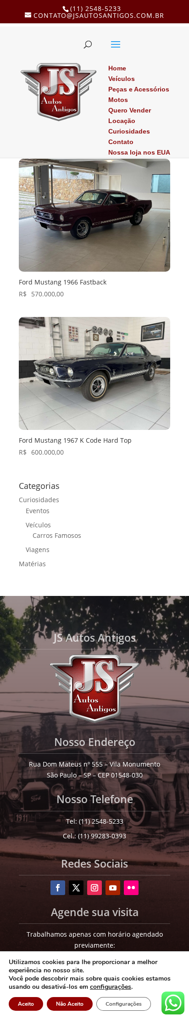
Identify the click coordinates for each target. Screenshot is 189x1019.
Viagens (38, 549)
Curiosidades (39, 499)
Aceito (26, 1004)
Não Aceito (69, 1004)
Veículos (38, 524)
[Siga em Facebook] (57, 887)
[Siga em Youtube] (113, 887)
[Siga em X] (76, 887)
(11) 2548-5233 (95, 8)
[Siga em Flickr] (131, 887)
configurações (110, 987)
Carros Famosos (57, 535)
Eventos (38, 510)
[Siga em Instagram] (94, 887)
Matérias (32, 563)
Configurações (124, 1004)
